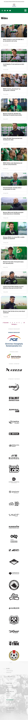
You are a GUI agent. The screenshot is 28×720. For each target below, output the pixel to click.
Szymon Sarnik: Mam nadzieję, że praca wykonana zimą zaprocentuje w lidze (13, 287)
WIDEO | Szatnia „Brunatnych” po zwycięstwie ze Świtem (11, 89)
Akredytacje (10, 710)
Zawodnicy (9, 685)
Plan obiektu (10, 678)
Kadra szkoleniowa (12, 687)
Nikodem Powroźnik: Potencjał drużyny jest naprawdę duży (13, 262)
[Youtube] (10, 11)
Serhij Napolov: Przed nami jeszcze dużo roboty (13, 65)
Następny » (14, 324)
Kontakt (8, 712)
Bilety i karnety (10, 701)
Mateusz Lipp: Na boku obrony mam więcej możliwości (14, 312)
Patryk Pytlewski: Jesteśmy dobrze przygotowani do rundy (12, 188)
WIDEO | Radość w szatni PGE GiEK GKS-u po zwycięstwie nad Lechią (13, 40)
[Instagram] (2, 11)
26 (24, 322)
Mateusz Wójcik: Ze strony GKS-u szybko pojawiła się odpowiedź (13, 237)
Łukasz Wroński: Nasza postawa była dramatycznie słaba (12, 139)
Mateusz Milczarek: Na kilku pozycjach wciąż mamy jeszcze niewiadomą (13, 213)
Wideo (8, 695)
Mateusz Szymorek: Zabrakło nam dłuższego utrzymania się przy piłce (12, 114)
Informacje (9, 670)
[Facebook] (5, 11)
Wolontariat (9, 703)
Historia (8, 672)
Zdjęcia (8, 693)
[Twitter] (7, 11)
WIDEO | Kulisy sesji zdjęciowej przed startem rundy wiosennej (12, 163)
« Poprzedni (5, 322)
